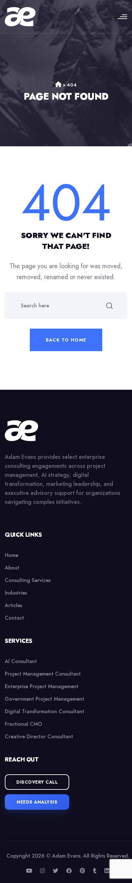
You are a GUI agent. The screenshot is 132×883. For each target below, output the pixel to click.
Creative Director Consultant (39, 736)
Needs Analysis (37, 802)
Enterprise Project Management (41, 686)
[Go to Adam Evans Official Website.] (58, 85)
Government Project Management (44, 699)
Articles (13, 605)
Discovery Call (37, 782)
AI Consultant (21, 661)
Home (11, 555)
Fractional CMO (23, 724)
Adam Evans (66, 856)
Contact (14, 618)
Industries (16, 592)
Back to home (66, 340)
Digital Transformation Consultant (44, 711)
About (12, 567)
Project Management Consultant (43, 674)
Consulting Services (28, 580)
